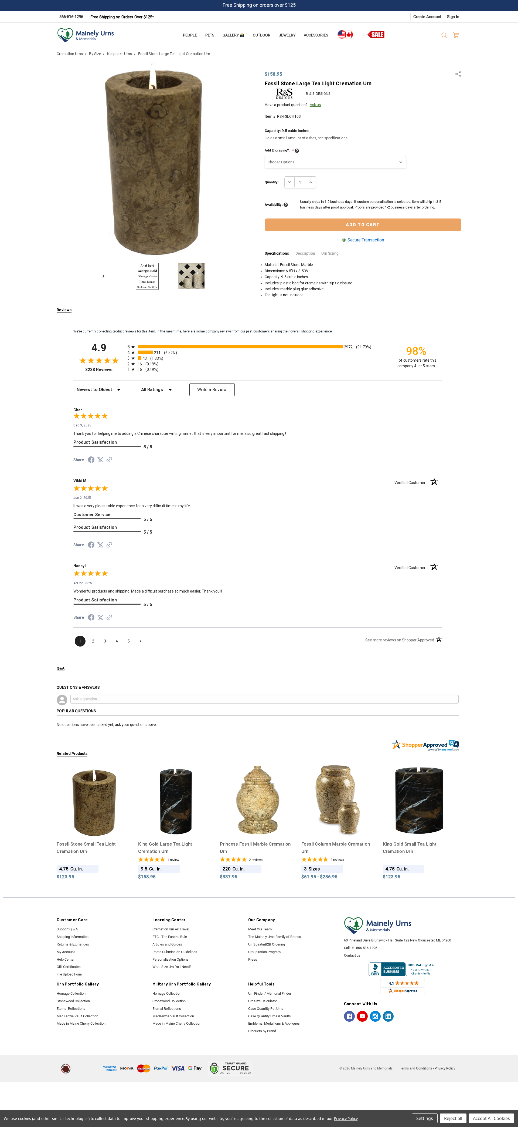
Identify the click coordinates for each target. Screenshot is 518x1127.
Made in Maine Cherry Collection (81, 1023)
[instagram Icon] (375, 1016)
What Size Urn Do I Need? (171, 967)
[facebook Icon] (349, 1016)
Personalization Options (170, 959)
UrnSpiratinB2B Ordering (266, 944)
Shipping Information (72, 937)
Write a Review (212, 389)
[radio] (257, 346)
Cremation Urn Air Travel (170, 929)
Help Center (65, 959)
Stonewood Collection (73, 1001)
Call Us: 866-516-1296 (360, 948)
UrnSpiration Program (264, 952)
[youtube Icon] (362, 1016)
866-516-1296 (71, 16)
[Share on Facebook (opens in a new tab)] (91, 461)
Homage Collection (71, 993)
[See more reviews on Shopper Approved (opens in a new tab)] (109, 460)
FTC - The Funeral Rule (169, 937)
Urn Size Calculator (262, 1001)
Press (252, 959)
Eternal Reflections (71, 1009)
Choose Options (94, 827)
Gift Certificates (69, 967)
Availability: (274, 205)
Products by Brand (262, 1031)
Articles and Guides (167, 944)
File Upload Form (69, 974)
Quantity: (272, 182)
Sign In (453, 16)
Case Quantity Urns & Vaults (269, 1016)
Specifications (277, 253)
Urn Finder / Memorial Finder (269, 993)
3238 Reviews (105, 369)
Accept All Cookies (491, 1118)
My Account (66, 952)
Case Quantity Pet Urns (265, 1009)
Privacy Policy (445, 1068)
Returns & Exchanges (73, 944)
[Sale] (374, 34)
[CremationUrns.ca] (345, 34)
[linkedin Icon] (388, 1016)
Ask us (315, 105)
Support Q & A (67, 929)
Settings (424, 1118)
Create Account (427, 16)
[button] (88, 1068)
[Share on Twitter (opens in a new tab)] (100, 460)
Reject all (453, 1118)
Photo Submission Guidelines (174, 952)
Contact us (352, 955)
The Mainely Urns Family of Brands (274, 937)
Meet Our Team (260, 929)
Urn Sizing (330, 253)
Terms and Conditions (416, 1068)
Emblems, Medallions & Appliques (274, 1023)
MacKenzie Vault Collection (77, 1016)
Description (305, 253)
